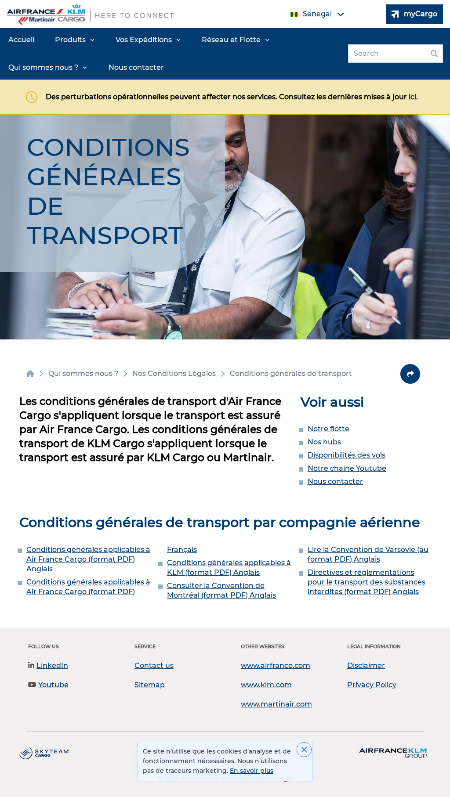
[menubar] (172, 53)
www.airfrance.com (275, 665)
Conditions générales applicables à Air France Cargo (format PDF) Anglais (88, 559)
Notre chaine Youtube (347, 468)
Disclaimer (366, 665)
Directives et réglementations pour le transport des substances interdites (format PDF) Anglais (366, 582)
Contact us (154, 665)
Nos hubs (324, 442)
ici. (413, 97)
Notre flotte (328, 429)
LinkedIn (52, 665)
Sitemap (149, 685)
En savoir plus (251, 771)
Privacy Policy (371, 685)
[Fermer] (304, 749)
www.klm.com (266, 685)
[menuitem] (21, 40)
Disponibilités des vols (346, 455)
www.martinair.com (276, 704)
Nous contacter (335, 481)
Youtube (53, 685)
